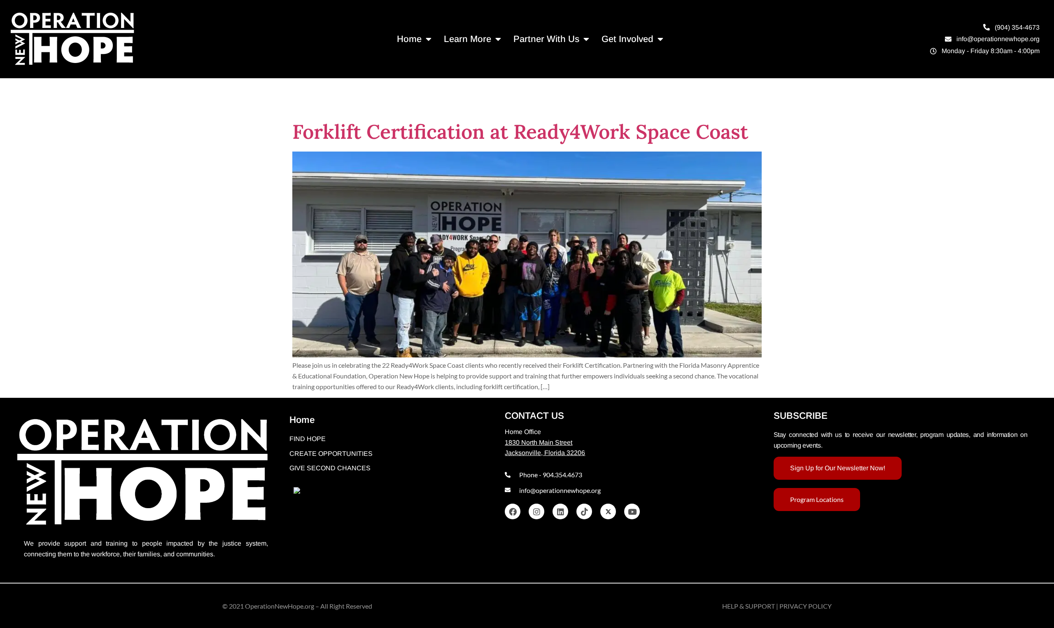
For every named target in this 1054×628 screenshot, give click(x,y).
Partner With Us (546, 39)
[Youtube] (632, 511)
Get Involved (627, 39)
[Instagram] (536, 511)
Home (409, 39)
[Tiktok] (584, 511)
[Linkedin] (560, 511)
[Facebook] (512, 511)
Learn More (467, 39)
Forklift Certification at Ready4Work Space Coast (520, 131)
